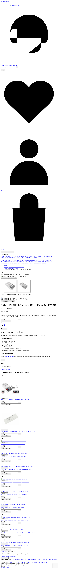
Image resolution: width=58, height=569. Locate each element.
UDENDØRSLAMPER (32, 257)
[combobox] (9, 67)
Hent (2, 363)
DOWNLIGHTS (29, 260)
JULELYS (43, 263)
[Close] (1, 297)
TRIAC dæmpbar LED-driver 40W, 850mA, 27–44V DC (14, 545)
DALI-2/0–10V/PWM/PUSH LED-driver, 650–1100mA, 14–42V (16, 469)
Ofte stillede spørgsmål (26, 559)
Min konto (10, 562)
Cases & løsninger (16, 559)
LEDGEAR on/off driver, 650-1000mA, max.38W (13, 444)
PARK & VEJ (10, 263)
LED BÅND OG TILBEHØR (34, 256)
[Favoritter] (29, 130)
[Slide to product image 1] (10, 286)
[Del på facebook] (4, 325)
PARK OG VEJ (20, 257)
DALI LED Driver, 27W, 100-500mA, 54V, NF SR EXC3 (15, 482)
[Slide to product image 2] (24, 286)
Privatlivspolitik (34, 562)
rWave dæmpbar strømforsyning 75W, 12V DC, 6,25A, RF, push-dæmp (18, 431)
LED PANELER (48, 256)
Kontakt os (3, 560)
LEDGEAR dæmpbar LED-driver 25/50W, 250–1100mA (14, 494)
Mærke (2, 360)
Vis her (3, 398)
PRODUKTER (6, 254)
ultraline (4, 551)
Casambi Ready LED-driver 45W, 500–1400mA (12, 507)
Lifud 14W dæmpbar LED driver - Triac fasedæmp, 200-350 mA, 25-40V (18, 532)
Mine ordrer (16, 562)
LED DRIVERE (28, 263)
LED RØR (48, 261)
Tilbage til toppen (5, 567)
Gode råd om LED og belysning (39, 559)
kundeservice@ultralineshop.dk (8, 556)
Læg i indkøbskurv (5, 321)
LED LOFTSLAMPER (19, 260)
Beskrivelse (3, 328)
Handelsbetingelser (52, 559)
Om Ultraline (26, 562)
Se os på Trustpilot (42, 562)
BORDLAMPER (37, 263)
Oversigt (21, 562)
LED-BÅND (37, 260)
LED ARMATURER (20, 256)
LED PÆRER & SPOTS (8, 256)
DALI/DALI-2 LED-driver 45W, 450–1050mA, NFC (14, 456)
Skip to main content (5, 1)
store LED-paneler (9, 356)
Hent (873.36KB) (5, 369)
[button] (1, 68)
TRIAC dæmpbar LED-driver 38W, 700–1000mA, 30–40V (15, 400)
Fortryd (2, 70)
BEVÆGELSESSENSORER (8, 257)
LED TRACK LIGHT (19, 263)
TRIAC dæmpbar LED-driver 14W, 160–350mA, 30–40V (15, 520)
